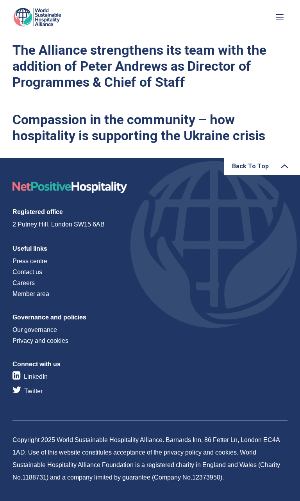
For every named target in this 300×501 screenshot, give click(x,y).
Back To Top (250, 166)
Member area (30, 294)
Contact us (27, 272)
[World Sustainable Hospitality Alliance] (53, 17)
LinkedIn (36, 376)
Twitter (33, 391)
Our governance (34, 329)
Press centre (29, 261)
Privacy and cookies (40, 340)
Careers (23, 283)
